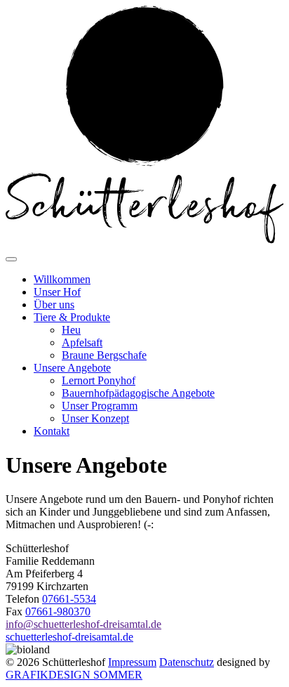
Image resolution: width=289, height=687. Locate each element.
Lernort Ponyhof (98, 380)
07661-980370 (57, 611)
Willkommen (62, 279)
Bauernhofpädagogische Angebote (138, 393)
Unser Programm (99, 406)
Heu (71, 330)
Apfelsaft (82, 342)
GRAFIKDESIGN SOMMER (74, 675)
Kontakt (51, 431)
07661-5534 (69, 599)
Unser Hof (57, 292)
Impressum (132, 662)
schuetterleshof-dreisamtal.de (69, 637)
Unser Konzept (95, 418)
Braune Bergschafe (104, 355)
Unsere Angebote (72, 368)
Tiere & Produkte (72, 317)
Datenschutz (186, 662)
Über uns (54, 304)
